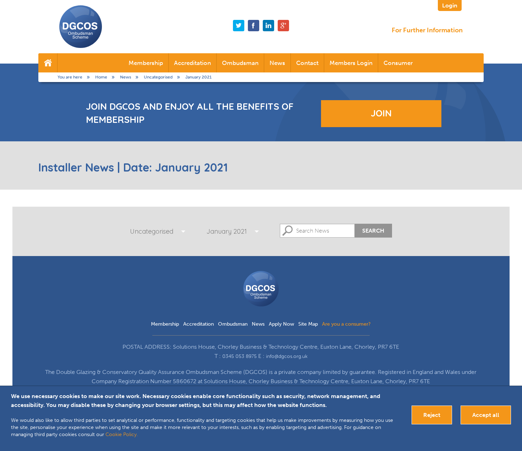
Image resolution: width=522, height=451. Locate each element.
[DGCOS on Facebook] (253, 25)
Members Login (351, 62)
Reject (431, 415)
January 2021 (226, 231)
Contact (307, 62)
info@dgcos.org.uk (287, 356)
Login (449, 5)
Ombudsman (240, 62)
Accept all (485, 415)
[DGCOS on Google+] (283, 25)
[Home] (47, 62)
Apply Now (281, 324)
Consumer (398, 62)
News (277, 62)
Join (381, 113)
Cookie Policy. (121, 434)
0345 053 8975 (239, 356)
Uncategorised (151, 231)
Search (373, 230)
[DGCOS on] (268, 25)
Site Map (308, 324)
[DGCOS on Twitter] (238, 25)
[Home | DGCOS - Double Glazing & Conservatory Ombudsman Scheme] (80, 26)
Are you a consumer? (346, 324)
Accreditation (192, 62)
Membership (146, 62)
